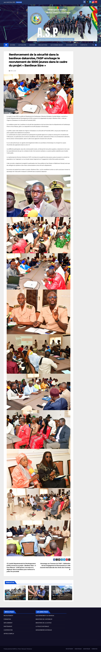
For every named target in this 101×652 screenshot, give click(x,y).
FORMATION (7, 619)
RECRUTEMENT (8, 615)
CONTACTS (83, 45)
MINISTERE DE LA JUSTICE (44, 622)
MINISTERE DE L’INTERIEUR (44, 619)
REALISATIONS (42, 45)
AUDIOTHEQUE (86, 648)
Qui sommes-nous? (56, 45)
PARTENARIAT (8, 626)
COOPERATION (8, 630)
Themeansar (29, 648)
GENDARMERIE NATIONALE (44, 630)
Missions (32, 45)
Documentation (71, 45)
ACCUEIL (12, 45)
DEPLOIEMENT (8, 622)
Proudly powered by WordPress (10, 648)
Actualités (22, 45)
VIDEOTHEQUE (78, 648)
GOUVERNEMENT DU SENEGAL (45, 615)
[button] (93, 45)
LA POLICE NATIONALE (42, 626)
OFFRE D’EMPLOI (9, 633)
